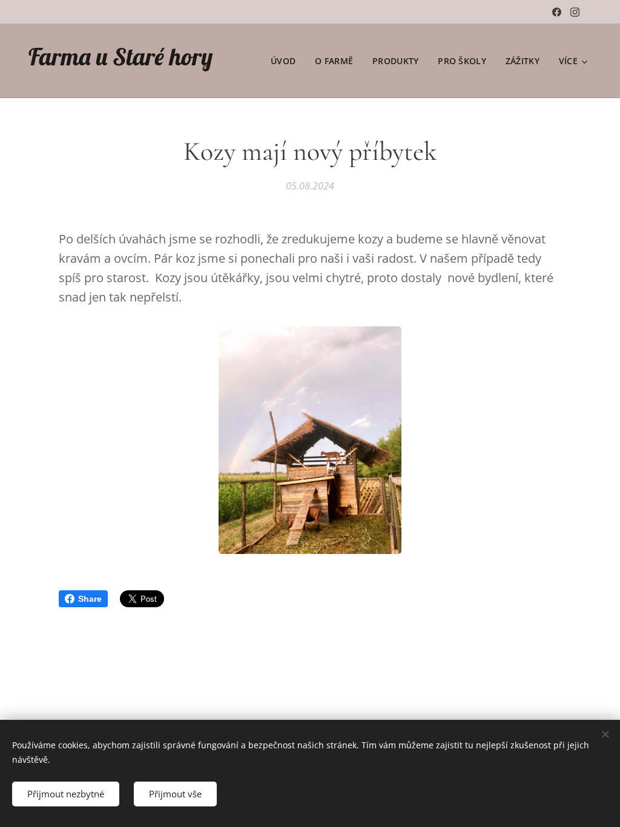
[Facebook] (556, 12)
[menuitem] (286, 61)
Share (90, 599)
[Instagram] (574, 12)
